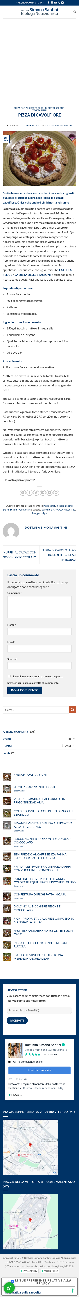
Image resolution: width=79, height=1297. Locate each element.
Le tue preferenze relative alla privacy (43, 1282)
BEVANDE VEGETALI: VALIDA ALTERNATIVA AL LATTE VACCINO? (43, 824)
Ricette (32, 108)
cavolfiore (47, 509)
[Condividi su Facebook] (29, 493)
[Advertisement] (39, 60)
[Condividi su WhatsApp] (23, 493)
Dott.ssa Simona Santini (58, 125)
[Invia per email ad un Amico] (43, 493)
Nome (11, 624)
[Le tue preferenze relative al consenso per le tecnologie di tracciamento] (72, 1290)
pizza (33, 513)
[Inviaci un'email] (55, 2)
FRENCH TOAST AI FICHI (30, 774)
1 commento (24, 790)
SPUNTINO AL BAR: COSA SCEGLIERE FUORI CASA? (43, 932)
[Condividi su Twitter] (36, 493)
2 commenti (25, 830)
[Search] (74, 11)
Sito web (12, 659)
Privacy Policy (30, 1271)
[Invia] (72, 709)
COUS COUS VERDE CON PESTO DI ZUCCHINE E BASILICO (45, 812)
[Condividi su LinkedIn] (49, 493)
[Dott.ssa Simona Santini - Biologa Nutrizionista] (39, 12)
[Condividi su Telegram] (56, 493)
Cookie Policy (51, 1271)
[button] (5, 11)
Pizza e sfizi (21, 108)
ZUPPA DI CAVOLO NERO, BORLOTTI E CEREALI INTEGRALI (58, 554)
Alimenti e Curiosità (15, 731)
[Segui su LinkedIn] (62, 2)
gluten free (69, 509)
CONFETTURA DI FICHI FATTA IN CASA (40, 894)
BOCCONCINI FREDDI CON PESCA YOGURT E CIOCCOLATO (44, 840)
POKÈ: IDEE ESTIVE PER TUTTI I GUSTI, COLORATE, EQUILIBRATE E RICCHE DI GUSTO (45, 880)
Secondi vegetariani (20, 509)
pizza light (42, 513)
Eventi (7, 738)
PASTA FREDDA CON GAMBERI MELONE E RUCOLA (42, 944)
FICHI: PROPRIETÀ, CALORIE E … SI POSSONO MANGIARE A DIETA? (44, 920)
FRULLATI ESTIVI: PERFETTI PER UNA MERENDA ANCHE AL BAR (38, 956)
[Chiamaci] (59, 2)
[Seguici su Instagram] (52, 2)
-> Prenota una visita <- (30, 2)
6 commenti (25, 898)
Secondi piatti (46, 108)
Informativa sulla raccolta (23, 1292)
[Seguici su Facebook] (48, 2)
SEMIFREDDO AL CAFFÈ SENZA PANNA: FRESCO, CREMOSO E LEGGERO (40, 856)
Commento (14, 592)
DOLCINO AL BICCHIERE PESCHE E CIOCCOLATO (37, 907)
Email (11, 641)
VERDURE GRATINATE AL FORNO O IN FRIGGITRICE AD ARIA (39, 800)
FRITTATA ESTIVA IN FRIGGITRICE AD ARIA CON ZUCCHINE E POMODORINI (42, 868)
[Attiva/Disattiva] (74, 738)
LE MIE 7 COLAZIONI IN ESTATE (35, 786)
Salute (7, 753)
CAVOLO (58, 509)
